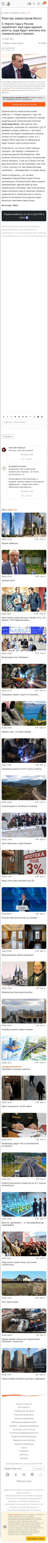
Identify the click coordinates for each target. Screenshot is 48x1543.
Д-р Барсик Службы (17, 466)
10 (35, 614)
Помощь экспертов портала (24, 104)
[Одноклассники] (16, 1474)
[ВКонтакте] (24, 1474)
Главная (6, 13)
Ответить (28, 459)
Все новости (24, 1407)
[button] (3, 3)
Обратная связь (24, 1481)
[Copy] (22, 459)
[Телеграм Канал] (32, 1474)
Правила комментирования (24, 1436)
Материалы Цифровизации (24, 1422)
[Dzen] (40, 1474)
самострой (9, 49)
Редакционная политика (24, 1440)
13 (35, 539)
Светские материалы (24, 1418)
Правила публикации (24, 1444)
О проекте (24, 1451)
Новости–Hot (14, 13)
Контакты (24, 1454)
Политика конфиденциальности (24, 1433)
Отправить (8, 436)
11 (27, 13)
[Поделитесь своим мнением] (24, 424)
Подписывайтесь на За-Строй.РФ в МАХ (24, 216)
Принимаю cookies (35, 1538)
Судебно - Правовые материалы (24, 1426)
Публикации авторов (24, 1411)
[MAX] (7, 1474)
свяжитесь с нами (8, 90)
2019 (23, 13)
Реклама (24, 1458)
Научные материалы (24, 1414)
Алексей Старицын (17, 448)
